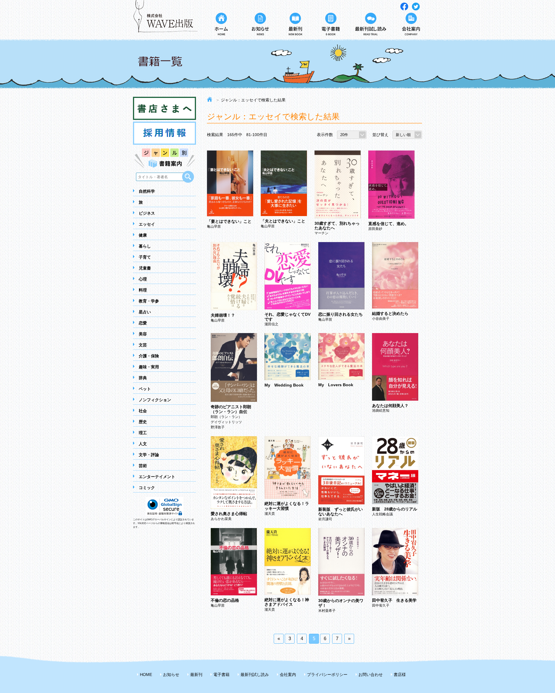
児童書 (145, 268)
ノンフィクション (155, 399)
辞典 (143, 378)
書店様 (400, 674)
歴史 (143, 421)
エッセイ (147, 224)
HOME (146, 674)
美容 (143, 334)
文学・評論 (149, 454)
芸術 (143, 465)
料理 (143, 290)
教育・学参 (149, 301)
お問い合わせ (370, 674)
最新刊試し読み (254, 674)
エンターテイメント (157, 476)
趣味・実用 (149, 367)
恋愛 (143, 323)
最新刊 (196, 674)
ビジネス (147, 213)
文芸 (143, 345)
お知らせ (171, 674)
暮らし (145, 246)
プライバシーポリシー (327, 674)
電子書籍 (221, 674)
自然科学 (147, 191)
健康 (143, 235)
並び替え (380, 134)
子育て (145, 257)
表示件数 (325, 134)
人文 (143, 443)
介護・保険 (149, 356)
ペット (145, 389)
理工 (143, 432)
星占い (145, 312)
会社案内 (288, 674)
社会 (143, 410)
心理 (143, 279)
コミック (147, 487)
